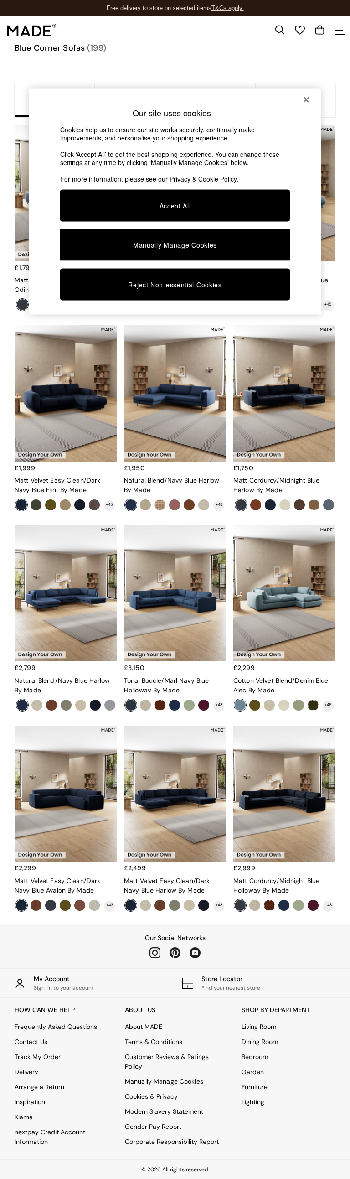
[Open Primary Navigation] (340, 30)
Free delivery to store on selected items (159, 8)
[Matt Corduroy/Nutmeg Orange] (36, 905)
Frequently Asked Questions (56, 1027)
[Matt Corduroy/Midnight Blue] (50, 905)
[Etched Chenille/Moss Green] (50, 504)
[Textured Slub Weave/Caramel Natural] (65, 504)
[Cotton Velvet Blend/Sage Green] (298, 705)
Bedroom (255, 1057)
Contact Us (31, 1042)
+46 (328, 704)
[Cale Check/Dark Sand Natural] (159, 504)
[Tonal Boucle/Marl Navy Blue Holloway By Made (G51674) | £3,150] (175, 593)
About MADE (143, 1027)
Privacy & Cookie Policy (203, 178)
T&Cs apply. (227, 8)
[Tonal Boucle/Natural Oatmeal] (269, 705)
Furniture (255, 1087)
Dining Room (260, 1042)
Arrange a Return (39, 1087)
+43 (219, 704)
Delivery (26, 1072)
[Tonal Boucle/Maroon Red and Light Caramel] (79, 905)
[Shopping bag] (320, 30)
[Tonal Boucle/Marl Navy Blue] (131, 705)
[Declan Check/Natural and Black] (145, 504)
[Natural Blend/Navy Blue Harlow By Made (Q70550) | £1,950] (175, 393)
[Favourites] (300, 30)
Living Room (259, 1027)
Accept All (175, 205)
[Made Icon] (32, 30)
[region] (175, 201)
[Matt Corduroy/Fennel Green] (36, 504)
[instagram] (155, 953)
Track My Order (38, 1057)
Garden (253, 1072)
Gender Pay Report (153, 1126)
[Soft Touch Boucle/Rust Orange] (159, 705)
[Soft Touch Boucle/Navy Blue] (79, 504)
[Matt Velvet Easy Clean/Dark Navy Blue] (21, 505)
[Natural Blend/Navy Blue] (131, 505)
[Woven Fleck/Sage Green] (189, 705)
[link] (280, 30)
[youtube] (195, 953)
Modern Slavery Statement (164, 1111)
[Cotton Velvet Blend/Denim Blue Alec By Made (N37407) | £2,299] (284, 593)
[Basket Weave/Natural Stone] (203, 504)
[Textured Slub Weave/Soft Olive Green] (174, 905)
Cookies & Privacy (151, 1096)
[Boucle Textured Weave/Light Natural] (94, 905)
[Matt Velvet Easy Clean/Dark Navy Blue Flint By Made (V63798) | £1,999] (66, 393)
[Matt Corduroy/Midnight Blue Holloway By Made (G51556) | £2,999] (284, 794)
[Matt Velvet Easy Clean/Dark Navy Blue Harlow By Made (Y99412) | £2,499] (175, 794)
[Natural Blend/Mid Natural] (189, 905)
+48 (219, 504)
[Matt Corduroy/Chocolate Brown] (94, 504)
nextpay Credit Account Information (50, 1137)
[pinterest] (175, 953)
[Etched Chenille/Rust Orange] (189, 504)
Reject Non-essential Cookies (175, 284)
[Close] (306, 99)
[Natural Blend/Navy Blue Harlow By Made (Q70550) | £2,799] (66, 593)
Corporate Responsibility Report (172, 1141)
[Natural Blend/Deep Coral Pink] (174, 504)
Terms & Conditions (153, 1042)
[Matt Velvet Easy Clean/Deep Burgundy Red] (203, 705)
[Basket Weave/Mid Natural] (145, 705)
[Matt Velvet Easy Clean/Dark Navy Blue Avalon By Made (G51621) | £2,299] (66, 794)
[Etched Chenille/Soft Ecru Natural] (283, 705)
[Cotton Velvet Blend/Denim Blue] (240, 705)
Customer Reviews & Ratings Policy (167, 1061)
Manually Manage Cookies (164, 1081)
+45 (328, 304)
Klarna (24, 1117)
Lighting (253, 1102)
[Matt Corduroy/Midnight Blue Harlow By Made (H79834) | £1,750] (284, 393)
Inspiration (30, 1102)
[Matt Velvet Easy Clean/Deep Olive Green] (313, 705)
